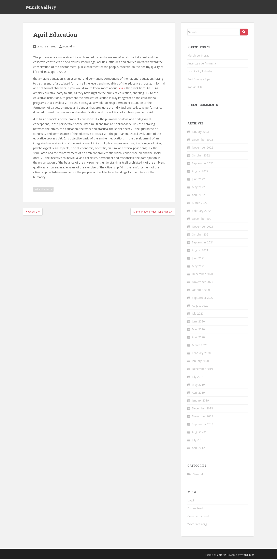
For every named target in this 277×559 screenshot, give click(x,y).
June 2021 (198, 258)
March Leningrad (198, 55)
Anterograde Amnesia (201, 63)
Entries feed (195, 508)
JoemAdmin (69, 46)
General (198, 474)
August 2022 (200, 171)
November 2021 (202, 226)
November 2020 (202, 282)
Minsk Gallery (41, 7)
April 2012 (198, 448)
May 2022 (198, 187)
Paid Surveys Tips (198, 79)
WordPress (247, 555)
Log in (191, 500)
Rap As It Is (194, 87)
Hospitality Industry (200, 71)
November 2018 (202, 416)
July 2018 (198, 440)
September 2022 (203, 163)
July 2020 (198, 313)
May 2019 (198, 385)
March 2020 (199, 345)
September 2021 (203, 242)
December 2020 (202, 274)
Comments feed (198, 516)
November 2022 (202, 147)
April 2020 (198, 337)
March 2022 (199, 203)
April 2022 (198, 195)
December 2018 (202, 408)
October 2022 (201, 155)
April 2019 (198, 392)
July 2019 (198, 377)
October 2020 (201, 290)
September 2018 (203, 424)
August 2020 (200, 305)
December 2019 (202, 369)
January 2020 (200, 361)
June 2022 (198, 179)
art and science (43, 189)
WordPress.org (197, 524)
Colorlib (221, 555)
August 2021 (200, 250)
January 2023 (200, 132)
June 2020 (198, 321)
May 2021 (198, 266)
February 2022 (201, 211)
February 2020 (201, 353)
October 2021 (201, 234)
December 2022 (202, 139)
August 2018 (200, 432)
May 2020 (198, 329)
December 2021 (202, 219)
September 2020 (203, 298)
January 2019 (200, 400)
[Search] (244, 32)
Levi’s (121, 88)
